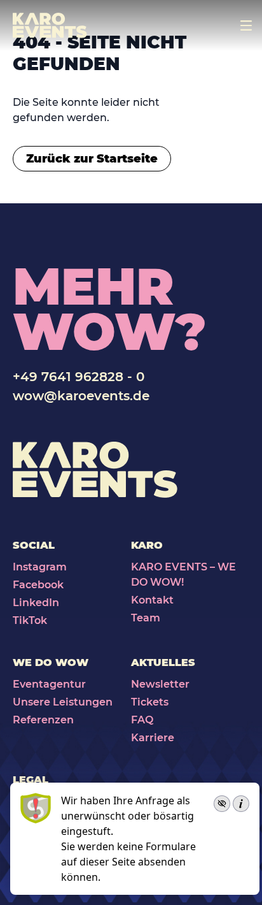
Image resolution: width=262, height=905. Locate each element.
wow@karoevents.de (81, 395)
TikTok (30, 620)
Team (145, 618)
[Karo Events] (50, 25)
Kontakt (152, 600)
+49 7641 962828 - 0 (78, 376)
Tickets (150, 702)
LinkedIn (36, 603)
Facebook (38, 585)
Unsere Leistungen (63, 702)
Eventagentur (49, 684)
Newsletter (160, 684)
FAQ (142, 720)
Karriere (152, 738)
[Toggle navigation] (246, 25)
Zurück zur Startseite (92, 159)
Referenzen (43, 720)
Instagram (40, 567)
